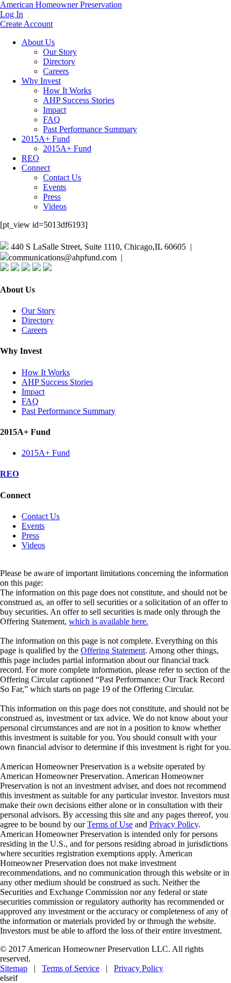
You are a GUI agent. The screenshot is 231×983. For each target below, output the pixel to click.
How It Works (67, 90)
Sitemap (13, 968)
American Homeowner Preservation (61, 4)
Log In (11, 14)
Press (52, 196)
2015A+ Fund (45, 138)
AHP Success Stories (78, 100)
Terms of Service (70, 968)
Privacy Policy (173, 824)
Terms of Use (110, 824)
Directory (59, 61)
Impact (54, 109)
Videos (55, 206)
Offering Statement (113, 650)
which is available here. (108, 621)
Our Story (60, 51)
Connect (35, 167)
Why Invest (41, 80)
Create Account (26, 23)
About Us (38, 42)
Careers (56, 71)
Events (54, 187)
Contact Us (62, 177)
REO (30, 158)
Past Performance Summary (90, 129)
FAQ (51, 119)
